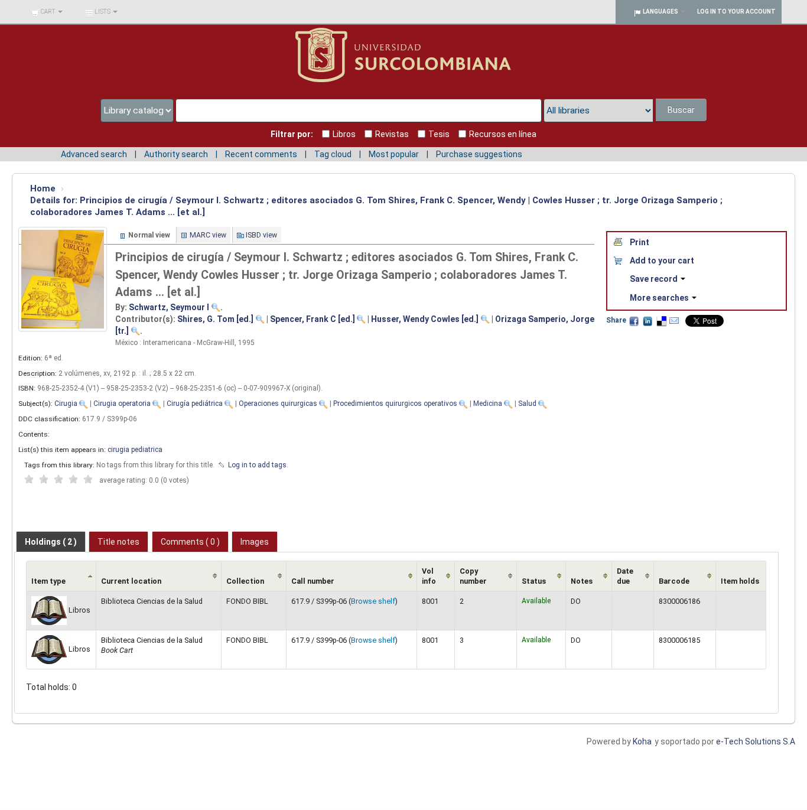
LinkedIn (647, 321)
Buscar (681, 110)
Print (639, 242)
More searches (660, 297)
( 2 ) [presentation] (51, 541)
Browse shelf (373, 601)
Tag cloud (333, 154)
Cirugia (65, 403)
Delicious (661, 321)
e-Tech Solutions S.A (755, 741)
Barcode (674, 581)
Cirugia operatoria (122, 403)
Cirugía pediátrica (195, 403)
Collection (245, 581)
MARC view (208, 235)
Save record (654, 279)
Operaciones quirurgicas (278, 403)
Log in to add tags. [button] (258, 465)
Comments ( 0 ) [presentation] (190, 541)
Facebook (634, 321)
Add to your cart (662, 260)
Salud (527, 403)
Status (534, 581)
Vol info (429, 576)
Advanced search (94, 154)
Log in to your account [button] (736, 11)
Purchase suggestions (479, 154)
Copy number (473, 576)
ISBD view (261, 235)
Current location (131, 581)
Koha (642, 741)
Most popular (394, 154)
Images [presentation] (254, 541)
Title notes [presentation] (118, 541)
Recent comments (261, 154)
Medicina (487, 403)
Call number (312, 581)
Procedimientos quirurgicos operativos (395, 403)
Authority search (176, 154)
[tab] (51, 541)
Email (674, 321)
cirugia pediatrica (135, 449)
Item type (48, 581)
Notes (582, 581)
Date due (625, 576)
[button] (47, 12)
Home (43, 188)
